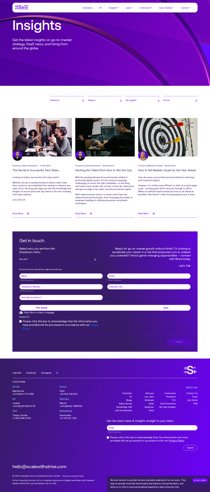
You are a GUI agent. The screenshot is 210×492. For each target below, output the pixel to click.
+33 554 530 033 (68, 394)
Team (195, 396)
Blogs (129, 400)
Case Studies (165, 7)
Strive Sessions (168, 403)
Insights (113, 7)
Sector (166, 100)
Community (144, 7)
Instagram (46, 372)
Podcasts (171, 396)
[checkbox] (20, 321)
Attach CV (24, 317)
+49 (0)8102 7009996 (71, 406)
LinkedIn (16, 372)
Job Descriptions (123, 410)
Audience (54, 100)
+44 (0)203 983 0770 (23, 406)
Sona (151, 410)
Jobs (128, 7)
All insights (131, 100)
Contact (185, 7)
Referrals (149, 400)
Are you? (23, 259)
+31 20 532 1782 (68, 418)
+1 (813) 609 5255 (21, 418)
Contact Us (192, 393)
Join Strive (192, 400)
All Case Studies (167, 407)
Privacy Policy (176, 440)
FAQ (195, 403)
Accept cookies (200, 480)
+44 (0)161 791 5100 (23, 394)
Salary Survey (125, 403)
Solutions (87, 7)
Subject (92, 100)
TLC (174, 400)
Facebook (31, 372)
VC (100, 7)
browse (50, 312)
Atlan (151, 403)
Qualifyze (149, 407)
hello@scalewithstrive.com (39, 467)
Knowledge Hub (124, 407)
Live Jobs (149, 396)
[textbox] (61, 276)
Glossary (149, 393)
